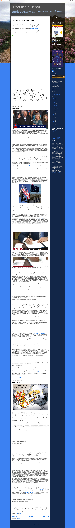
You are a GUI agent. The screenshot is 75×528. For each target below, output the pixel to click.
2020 (54, 110)
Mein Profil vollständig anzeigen (57, 172)
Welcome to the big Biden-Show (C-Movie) (23, 20)
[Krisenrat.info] (53, 71)
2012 (54, 121)
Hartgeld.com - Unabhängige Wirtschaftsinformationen (57, 134)
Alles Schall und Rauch (56, 137)
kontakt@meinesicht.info (56, 94)
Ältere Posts (46, 516)
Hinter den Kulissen (25, 7)
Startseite (31, 516)
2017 (54, 114)
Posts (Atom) (18, 518)
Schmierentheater (16, 108)
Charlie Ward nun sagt (26, 165)
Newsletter (53, 45)
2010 (54, 124)
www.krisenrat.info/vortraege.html (57, 92)
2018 (54, 113)
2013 (54, 120)
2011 (54, 123)
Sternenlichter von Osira (56, 132)
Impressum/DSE (54, 41)
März (55, 102)
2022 (54, 98)
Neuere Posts (15, 516)
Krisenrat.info (53, 69)
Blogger (39, 524)
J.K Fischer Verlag (56, 138)
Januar (55, 103)
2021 (54, 99)
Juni (54, 100)
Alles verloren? (16, 382)
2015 (54, 117)
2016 (54, 116)
